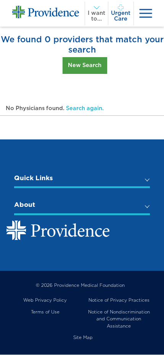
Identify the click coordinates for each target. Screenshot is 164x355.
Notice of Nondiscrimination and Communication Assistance (119, 319)
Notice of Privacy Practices (119, 300)
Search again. (85, 108)
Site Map (83, 337)
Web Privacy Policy (45, 300)
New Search (84, 65)
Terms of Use (45, 312)
